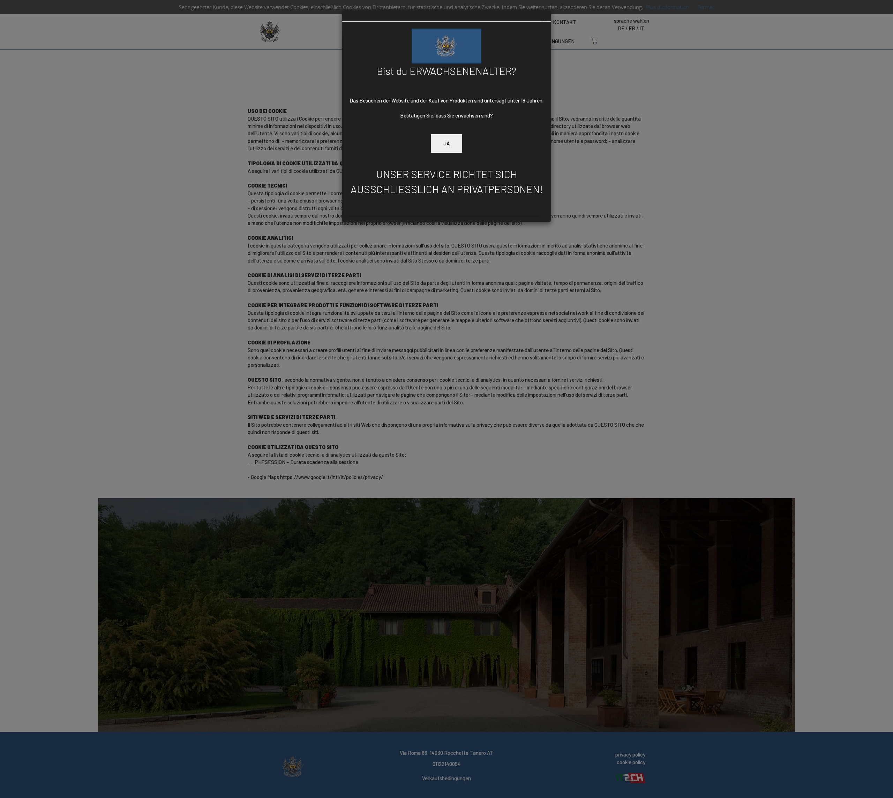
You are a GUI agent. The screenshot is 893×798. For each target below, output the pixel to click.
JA (446, 143)
